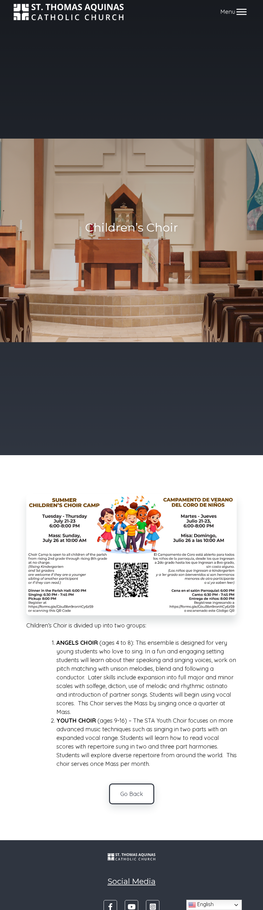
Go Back (131, 794)
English (205, 904)
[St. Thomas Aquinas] (68, 12)
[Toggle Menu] (241, 12)
